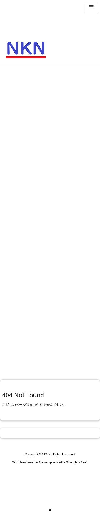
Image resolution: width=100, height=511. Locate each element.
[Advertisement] (50, 120)
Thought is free (76, 462)
